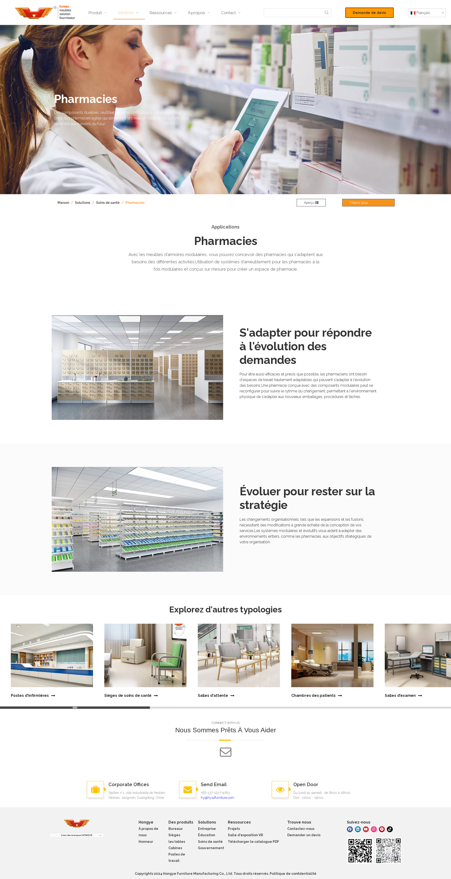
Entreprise (207, 829)
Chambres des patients (313, 695)
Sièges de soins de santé (128, 695)
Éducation (206, 835)
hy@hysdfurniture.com (217, 798)
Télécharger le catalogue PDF (253, 842)
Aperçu (309, 203)
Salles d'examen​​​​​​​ (400, 695)
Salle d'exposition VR (245, 835)
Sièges (174, 835)
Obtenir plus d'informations (360, 203)
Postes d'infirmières (30, 695)
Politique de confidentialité (293, 873)
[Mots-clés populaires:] (327, 12)
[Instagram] (374, 829)
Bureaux (175, 829)
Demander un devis (303, 835)
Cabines (175, 848)
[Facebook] (350, 829)
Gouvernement (211, 848)
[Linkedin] (358, 829)
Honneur (146, 842)
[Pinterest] (382, 829)
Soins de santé (210, 842)
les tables (176, 842)
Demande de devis (369, 13)
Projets (234, 829)
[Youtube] (366, 829)
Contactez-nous (300, 829)
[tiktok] (390, 829)
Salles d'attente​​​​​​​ (213, 695)
